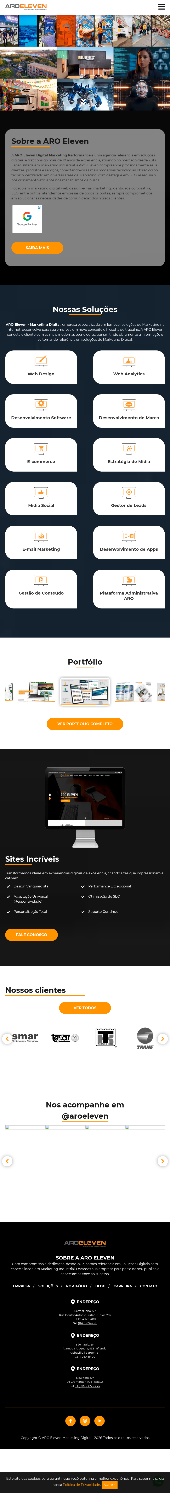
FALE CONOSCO (31, 935)
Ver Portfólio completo (85, 724)
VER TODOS (85, 1008)
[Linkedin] (99, 1421)
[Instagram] (85, 1421)
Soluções (48, 1286)
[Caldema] (145, 1038)
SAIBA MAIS (37, 248)
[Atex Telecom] (65, 1038)
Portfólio (76, 1286)
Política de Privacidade (81, 1485)
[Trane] (25, 1038)
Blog (100, 1286)
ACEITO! (109, 1485)
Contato (148, 1286)
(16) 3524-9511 (87, 1323)
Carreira (123, 1286)
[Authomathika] (105, 1038)
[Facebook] (70, 1421)
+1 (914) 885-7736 (87, 1386)
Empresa (21, 1286)
